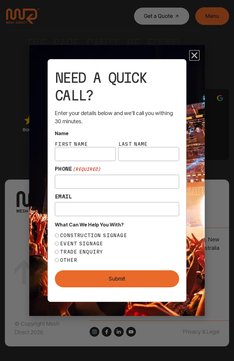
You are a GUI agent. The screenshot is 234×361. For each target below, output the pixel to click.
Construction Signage (93, 235)
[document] (117, 180)
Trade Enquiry (81, 251)
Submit (117, 279)
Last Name (132, 144)
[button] (194, 55)
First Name (71, 144)
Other (68, 260)
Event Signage (81, 243)
